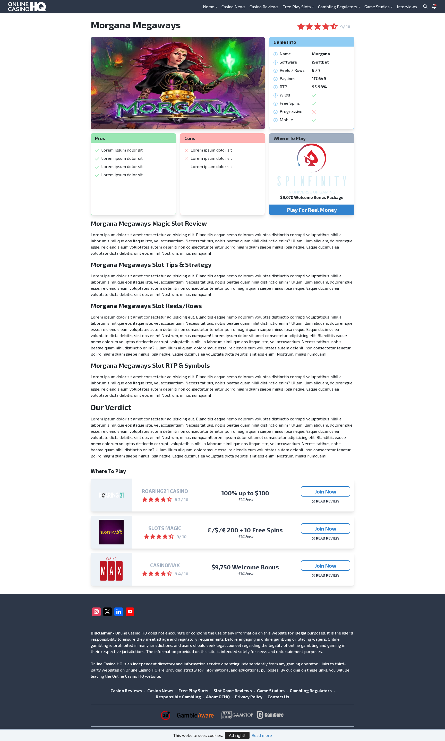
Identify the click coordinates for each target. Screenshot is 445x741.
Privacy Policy (248, 696)
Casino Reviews (264, 6)
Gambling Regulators (337, 6)
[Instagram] (96, 611)
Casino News (233, 6)
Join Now (325, 491)
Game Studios (377, 6)
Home (208, 6)
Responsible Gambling (178, 696)
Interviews (407, 6)
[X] (107, 611)
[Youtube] (130, 611)
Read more (262, 735)
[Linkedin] (118, 611)
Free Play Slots (297, 6)
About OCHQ (218, 696)
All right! (237, 735)
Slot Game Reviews (232, 690)
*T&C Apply (245, 499)
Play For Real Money (312, 210)
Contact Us (278, 696)
